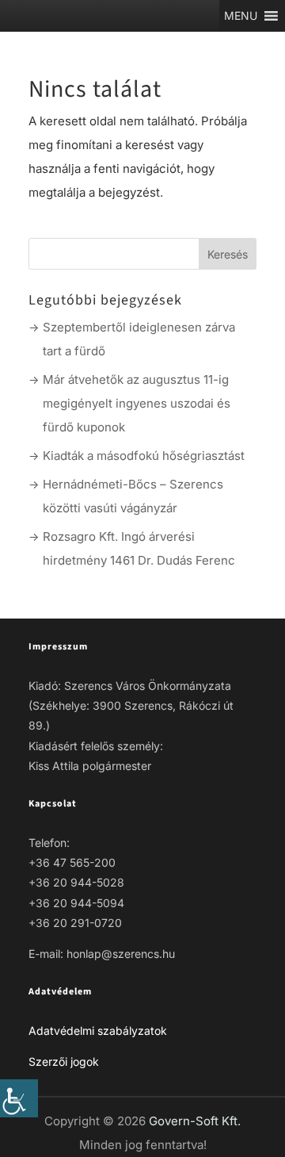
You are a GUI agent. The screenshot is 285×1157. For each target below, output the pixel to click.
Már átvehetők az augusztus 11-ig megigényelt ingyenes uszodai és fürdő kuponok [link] (136, 403)
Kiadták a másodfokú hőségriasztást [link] (144, 455)
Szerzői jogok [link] (63, 1061)
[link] (19, 1098)
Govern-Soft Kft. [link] (195, 1120)
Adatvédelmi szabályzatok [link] (97, 1030)
